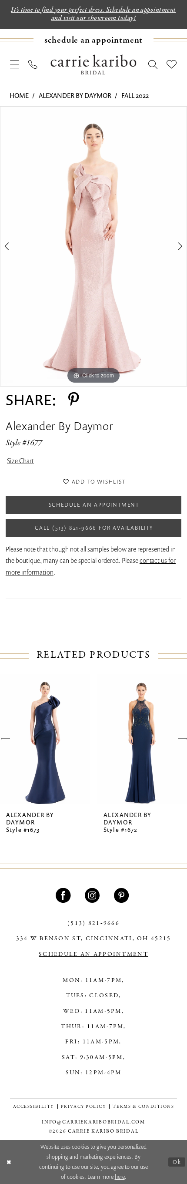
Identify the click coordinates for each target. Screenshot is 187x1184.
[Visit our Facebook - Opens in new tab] (64, 895)
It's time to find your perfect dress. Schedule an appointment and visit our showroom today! (93, 14)
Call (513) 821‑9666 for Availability (94, 527)
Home (19, 95)
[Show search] (153, 64)
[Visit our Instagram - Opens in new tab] (93, 895)
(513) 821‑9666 (93, 923)
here (120, 1177)
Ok (177, 1162)
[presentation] (45, 739)
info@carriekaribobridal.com (93, 1122)
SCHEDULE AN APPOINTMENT (93, 954)
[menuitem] (93, 39)
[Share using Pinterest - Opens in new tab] (73, 399)
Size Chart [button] (20, 460)
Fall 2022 (135, 95)
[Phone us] (33, 64)
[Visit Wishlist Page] (172, 64)
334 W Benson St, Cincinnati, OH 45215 (93, 939)
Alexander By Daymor (75, 95)
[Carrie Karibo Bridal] (93, 64)
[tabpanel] (93, 246)
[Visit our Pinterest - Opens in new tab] (122, 895)
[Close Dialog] (9, 1162)
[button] (15, 64)
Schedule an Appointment (94, 504)
